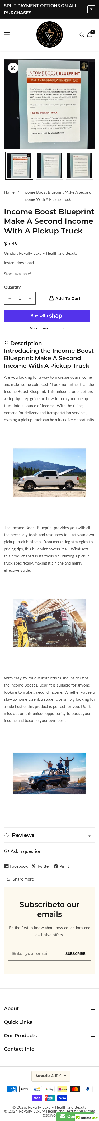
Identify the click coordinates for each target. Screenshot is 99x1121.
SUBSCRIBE (75, 953)
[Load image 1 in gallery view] (19, 166)
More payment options (47, 328)
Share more (23, 878)
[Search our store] (82, 34)
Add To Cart (68, 298)
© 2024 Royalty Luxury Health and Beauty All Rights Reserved (49, 1113)
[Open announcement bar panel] (91, 9)
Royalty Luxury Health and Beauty (57, 1107)
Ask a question (26, 851)
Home (9, 192)
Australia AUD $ (49, 1076)
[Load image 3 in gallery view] (79, 166)
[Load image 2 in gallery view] (49, 166)
